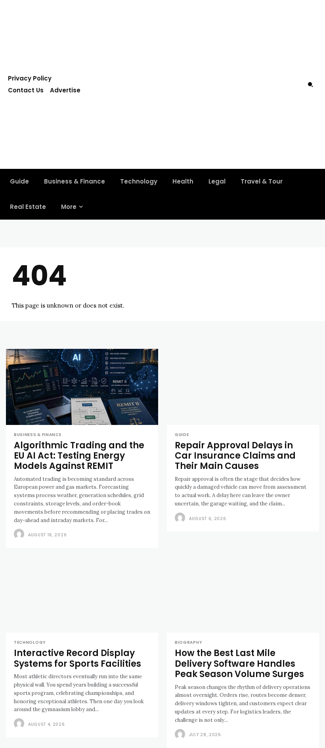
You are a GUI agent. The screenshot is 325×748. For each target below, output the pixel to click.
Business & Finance (37, 435)
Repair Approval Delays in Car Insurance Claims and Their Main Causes (235, 456)
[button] (310, 84)
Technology (30, 643)
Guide (182, 435)
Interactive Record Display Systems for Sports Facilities (77, 658)
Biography (188, 643)
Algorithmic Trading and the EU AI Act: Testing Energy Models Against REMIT (79, 456)
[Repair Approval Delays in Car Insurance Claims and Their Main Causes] (243, 387)
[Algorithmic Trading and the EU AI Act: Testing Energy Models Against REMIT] (82, 387)
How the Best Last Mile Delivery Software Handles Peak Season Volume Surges (239, 663)
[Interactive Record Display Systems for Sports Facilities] (82, 595)
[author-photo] (20, 534)
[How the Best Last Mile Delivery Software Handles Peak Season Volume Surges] (243, 595)
